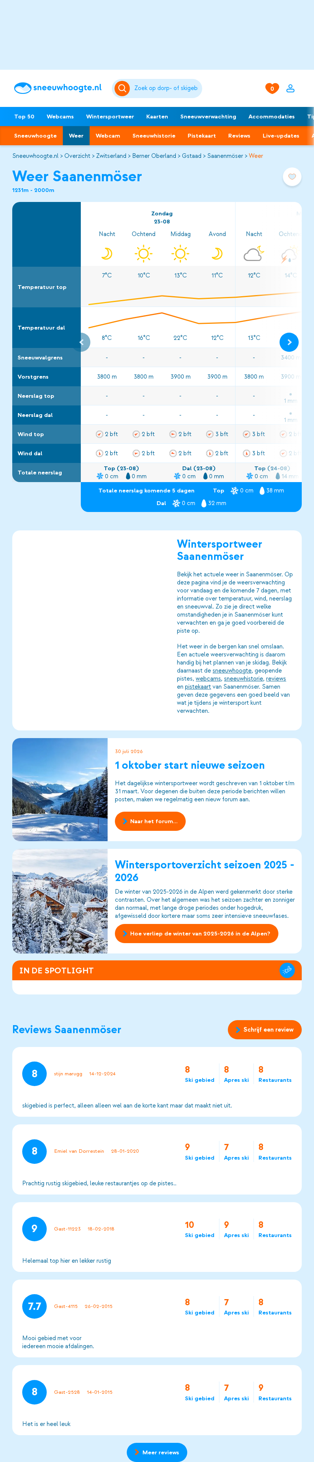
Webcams (60, 116)
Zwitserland (111, 156)
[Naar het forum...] (60, 789)
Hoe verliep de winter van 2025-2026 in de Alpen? (200, 933)
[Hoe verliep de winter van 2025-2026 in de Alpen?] (60, 901)
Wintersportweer (110, 116)
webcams (208, 679)
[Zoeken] (166, 88)
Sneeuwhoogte (35, 135)
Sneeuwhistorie (153, 135)
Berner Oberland (154, 156)
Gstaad (191, 156)
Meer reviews (160, 1452)
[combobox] (166, 88)
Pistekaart (202, 135)
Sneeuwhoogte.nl (35, 156)
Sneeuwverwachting (208, 116)
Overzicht (77, 156)
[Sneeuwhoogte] (59, 88)
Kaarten (157, 116)
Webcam (108, 135)
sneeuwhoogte (232, 670)
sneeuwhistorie (243, 679)
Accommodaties (272, 116)
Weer (76, 135)
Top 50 (24, 116)
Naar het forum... (154, 821)
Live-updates (281, 135)
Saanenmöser (225, 156)
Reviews (239, 135)
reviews (276, 679)
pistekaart (198, 687)
